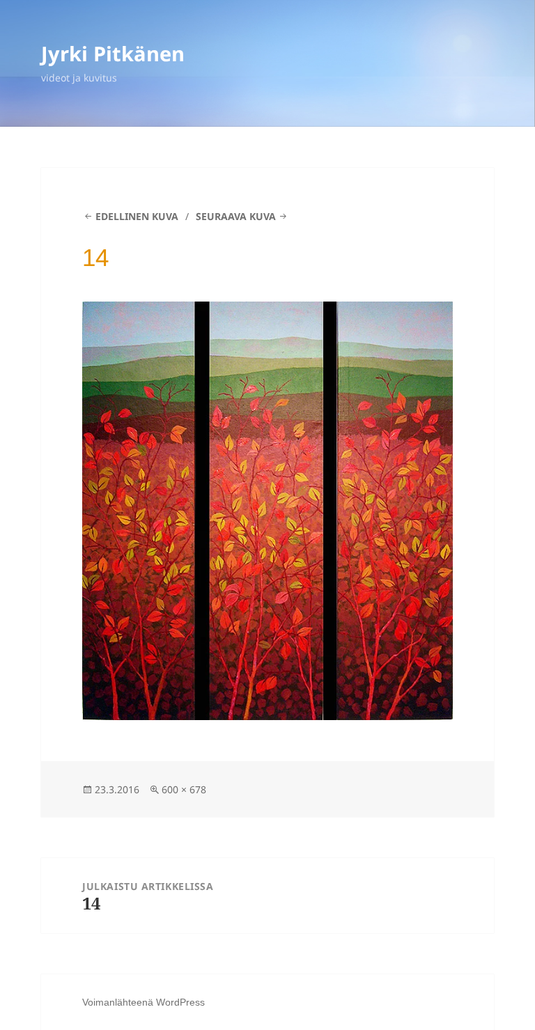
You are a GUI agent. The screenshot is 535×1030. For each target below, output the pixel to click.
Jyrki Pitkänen (113, 53)
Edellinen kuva (136, 216)
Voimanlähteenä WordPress (143, 1002)
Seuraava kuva (236, 216)
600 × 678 (184, 789)
